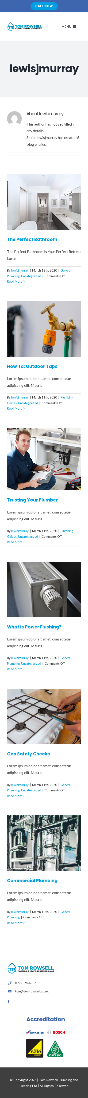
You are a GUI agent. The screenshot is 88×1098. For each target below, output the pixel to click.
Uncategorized (31, 276)
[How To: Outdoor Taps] (44, 329)
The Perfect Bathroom (32, 239)
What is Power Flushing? (34, 627)
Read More (14, 281)
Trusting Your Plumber (32, 500)
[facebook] (8, 1001)
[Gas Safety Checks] (44, 716)
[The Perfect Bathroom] (44, 202)
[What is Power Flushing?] (44, 589)
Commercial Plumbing (32, 881)
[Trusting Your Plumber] (44, 459)
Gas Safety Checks (28, 754)
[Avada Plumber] (24, 23)
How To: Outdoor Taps (32, 366)
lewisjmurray (20, 270)
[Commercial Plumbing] (44, 843)
